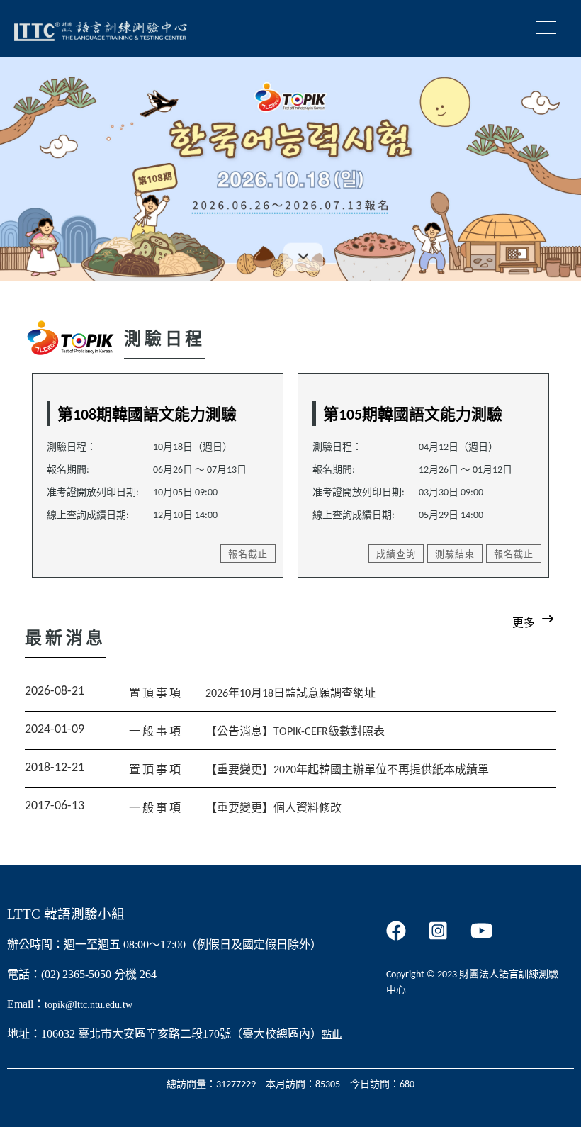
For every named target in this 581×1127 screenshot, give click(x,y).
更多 (523, 623)
